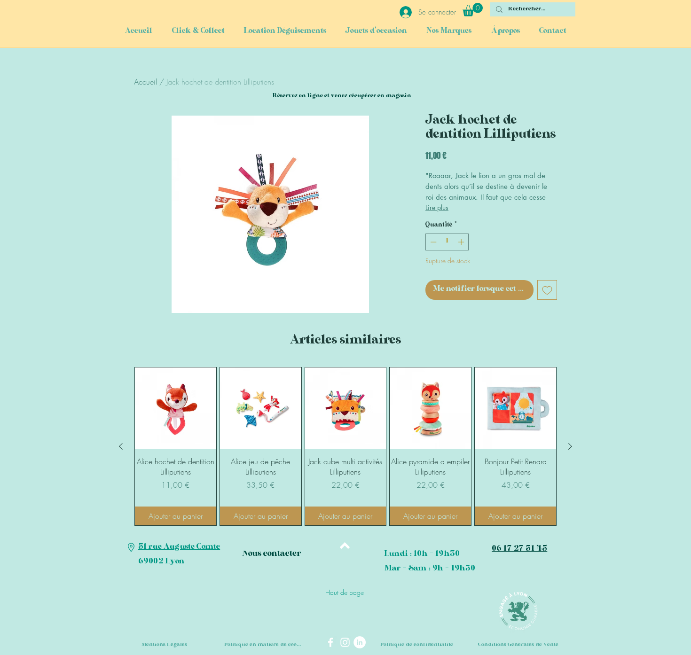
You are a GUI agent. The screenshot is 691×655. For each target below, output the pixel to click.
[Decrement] (432, 242)
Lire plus (436, 207)
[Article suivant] (570, 446)
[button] (473, 9)
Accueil (145, 82)
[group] (345, 446)
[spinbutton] (447, 242)
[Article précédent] (120, 446)
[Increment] (462, 242)
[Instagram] (345, 642)
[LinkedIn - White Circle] (359, 642)
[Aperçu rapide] (175, 408)
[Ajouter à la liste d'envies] (547, 290)
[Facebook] (330, 642)
